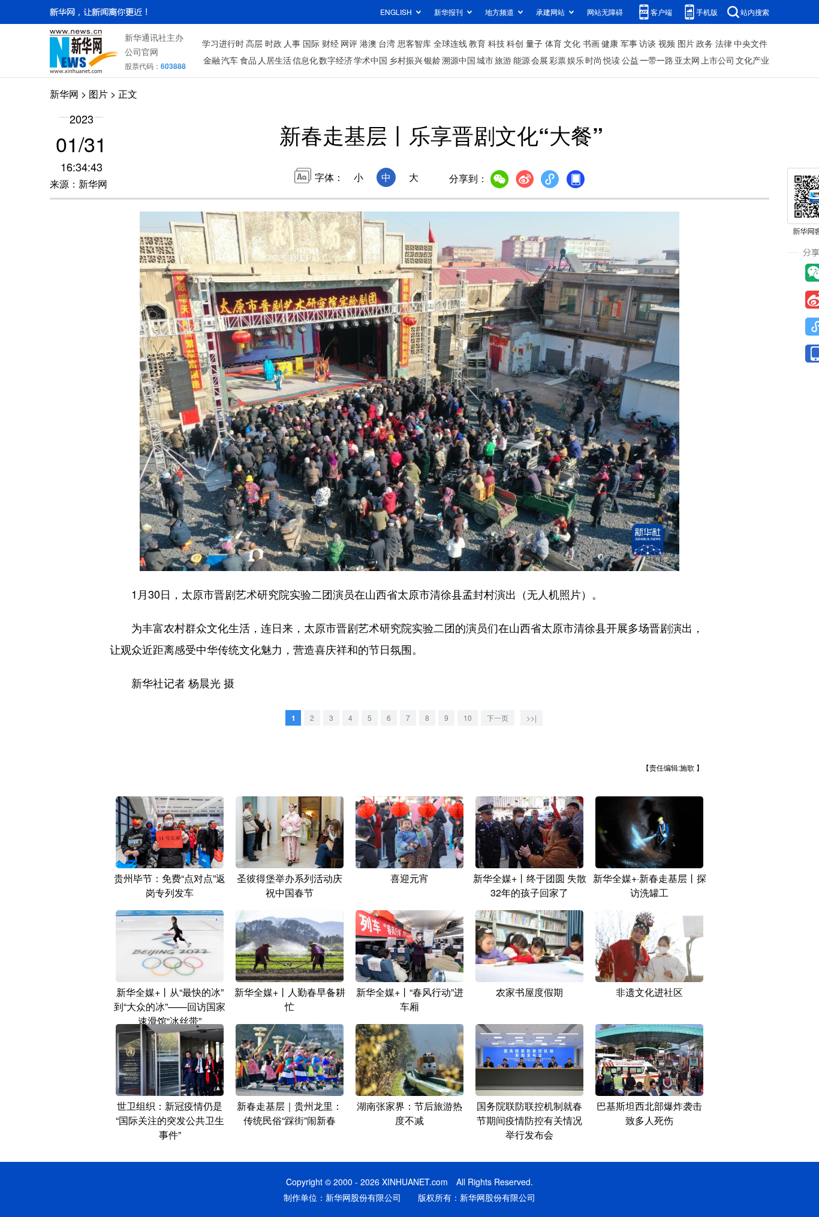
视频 (666, 43)
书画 (591, 43)
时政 (273, 43)
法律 (723, 43)
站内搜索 (754, 12)
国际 (311, 43)
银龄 (432, 60)
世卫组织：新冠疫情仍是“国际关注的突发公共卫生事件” (170, 1120)
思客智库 (414, 43)
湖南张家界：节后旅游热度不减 (409, 1113)
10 (467, 717)
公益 (630, 60)
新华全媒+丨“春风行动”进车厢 (409, 999)
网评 (349, 43)
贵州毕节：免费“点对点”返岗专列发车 (169, 885)
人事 (292, 43)
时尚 (593, 60)
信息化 (305, 60)
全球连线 (450, 43)
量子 (534, 43)
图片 (686, 43)
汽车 (229, 60)
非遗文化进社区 (649, 992)
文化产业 (752, 60)
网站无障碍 (605, 12)
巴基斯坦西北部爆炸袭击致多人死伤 (649, 1113)
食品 (248, 60)
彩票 (557, 60)
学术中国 (370, 60)
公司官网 (141, 52)
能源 (521, 60)
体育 (553, 43)
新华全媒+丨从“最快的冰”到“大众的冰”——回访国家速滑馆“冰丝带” (169, 1006)
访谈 (647, 43)
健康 (609, 43)
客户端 (661, 12)
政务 (704, 43)
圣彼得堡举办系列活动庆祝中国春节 (289, 885)
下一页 (497, 717)
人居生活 (274, 60)
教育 (477, 43)
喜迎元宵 (409, 878)
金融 (211, 60)
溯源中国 (458, 60)
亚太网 (687, 60)
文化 (572, 43)
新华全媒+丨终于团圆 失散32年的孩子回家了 (529, 885)
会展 (539, 60)
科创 (515, 43)
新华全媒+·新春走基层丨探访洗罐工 (649, 885)
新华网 (64, 94)
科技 (496, 43)
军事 (629, 43)
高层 (254, 43)
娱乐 (575, 60)
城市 (485, 60)
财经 (330, 43)
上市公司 (717, 60)
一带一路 (656, 60)
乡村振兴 (406, 60)
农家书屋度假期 (529, 992)
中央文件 (750, 43)
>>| (531, 717)
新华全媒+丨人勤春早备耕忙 (289, 999)
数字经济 (336, 60)
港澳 (368, 43)
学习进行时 (223, 43)
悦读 (611, 60)
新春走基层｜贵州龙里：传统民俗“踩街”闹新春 (289, 1113)
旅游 (503, 60)
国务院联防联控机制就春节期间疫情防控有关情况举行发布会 (529, 1120)
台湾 (386, 43)
